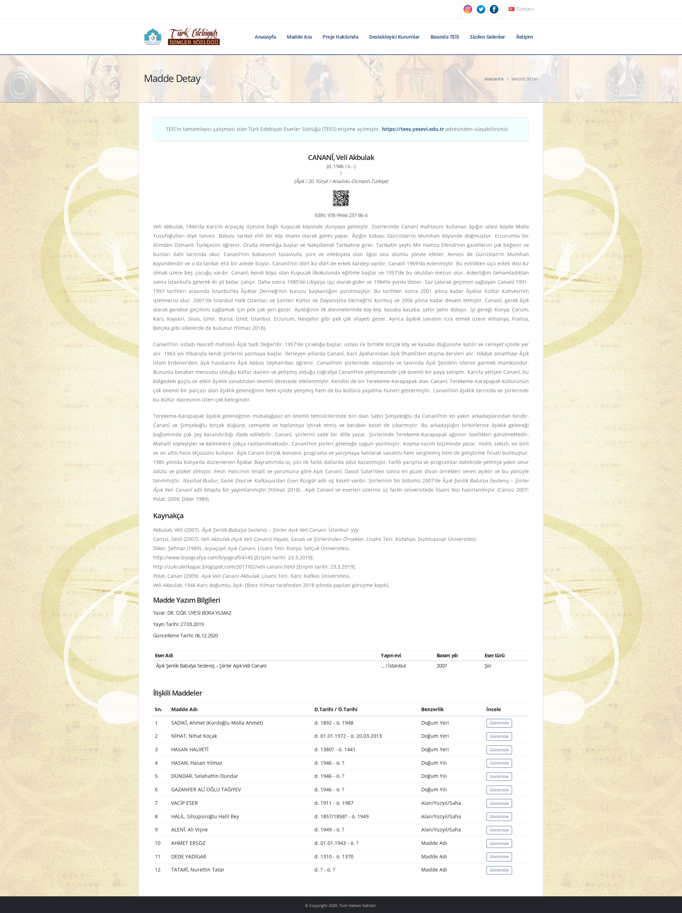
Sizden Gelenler (487, 36)
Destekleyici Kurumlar (394, 36)
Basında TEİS (445, 36)
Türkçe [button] (523, 9)
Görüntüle (499, 722)
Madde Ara (299, 36)
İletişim (524, 36)
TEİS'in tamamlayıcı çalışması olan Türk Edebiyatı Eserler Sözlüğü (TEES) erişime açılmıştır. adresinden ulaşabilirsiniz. (337, 129)
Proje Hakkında (340, 36)
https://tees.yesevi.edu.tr (413, 129)
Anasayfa (265, 36)
